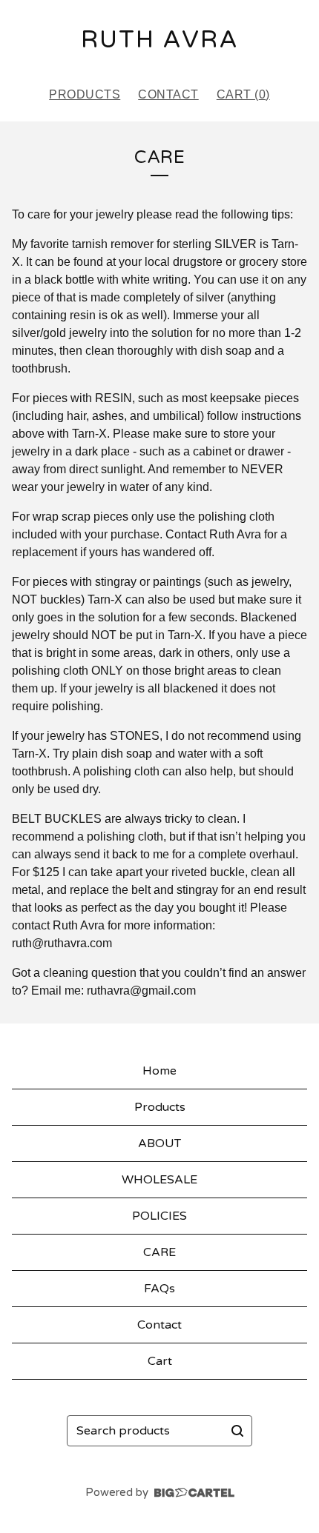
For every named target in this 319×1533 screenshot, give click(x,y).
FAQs (159, 1288)
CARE (159, 1252)
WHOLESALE (159, 1179)
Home (159, 1070)
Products (84, 94)
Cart (160, 1361)
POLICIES (159, 1216)
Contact (168, 94)
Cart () (243, 94)
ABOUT (159, 1143)
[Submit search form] (237, 1431)
